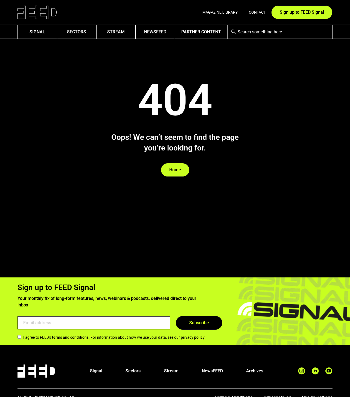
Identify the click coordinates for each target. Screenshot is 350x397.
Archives (254, 370)
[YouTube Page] (328, 371)
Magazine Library (220, 12)
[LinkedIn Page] (315, 371)
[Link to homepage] (37, 12)
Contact (257, 12)
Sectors (76, 31)
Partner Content (201, 31)
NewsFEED (155, 31)
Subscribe (199, 322)
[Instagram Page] (301, 371)
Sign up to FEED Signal (302, 12)
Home (175, 169)
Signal (96, 370)
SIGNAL (37, 31)
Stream (116, 31)
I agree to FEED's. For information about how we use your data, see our (114, 337)
